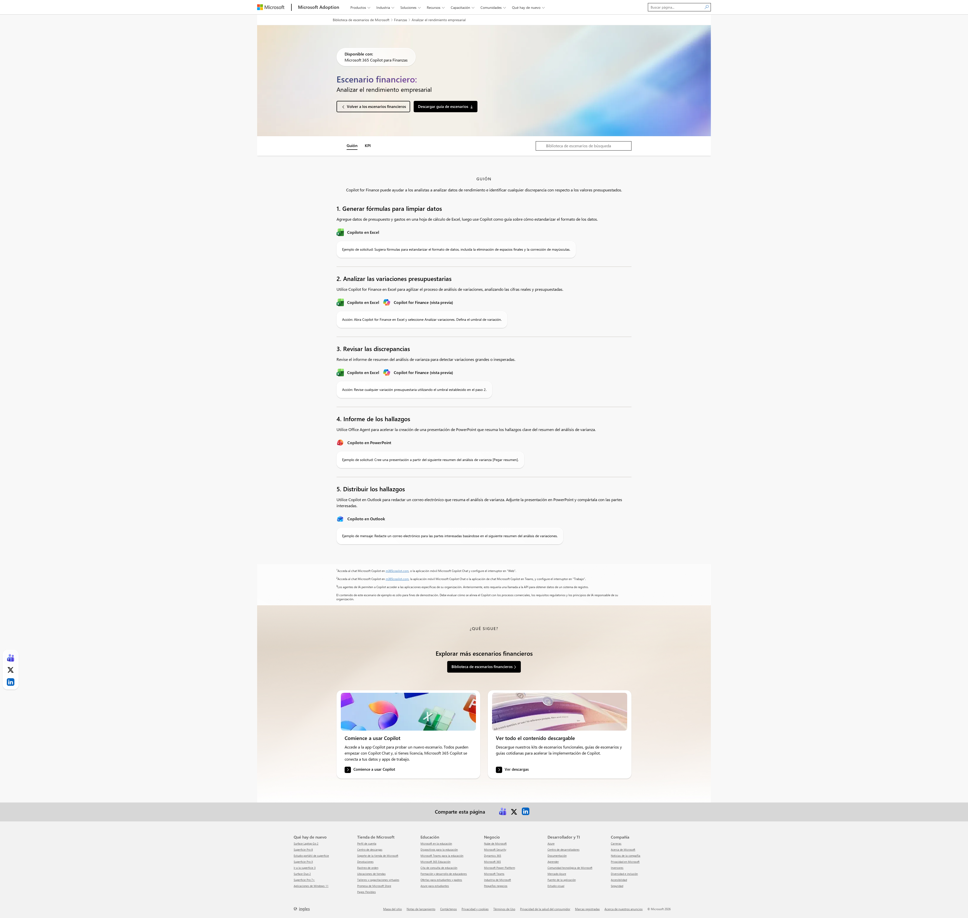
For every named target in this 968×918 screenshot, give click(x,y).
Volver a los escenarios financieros (376, 106)
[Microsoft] (270, 7)
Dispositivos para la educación (439, 849)
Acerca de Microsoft (623, 849)
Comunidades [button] (493, 7)
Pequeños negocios (495, 886)
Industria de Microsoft (497, 880)
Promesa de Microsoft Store (374, 886)
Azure (551, 843)
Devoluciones (365, 862)
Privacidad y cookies (475, 909)
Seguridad (617, 886)
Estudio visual (556, 886)
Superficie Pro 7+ (304, 880)
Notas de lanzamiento (421, 909)
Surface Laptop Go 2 (306, 843)
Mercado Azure (557, 874)
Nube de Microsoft (495, 843)
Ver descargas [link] (517, 769)
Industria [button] (385, 7)
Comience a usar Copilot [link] (374, 769)
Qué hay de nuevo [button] (528, 7)
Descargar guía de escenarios (443, 106)
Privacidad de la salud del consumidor (545, 909)
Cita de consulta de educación (438, 868)
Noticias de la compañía (625, 855)
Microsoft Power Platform (499, 868)
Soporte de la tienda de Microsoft (377, 855)
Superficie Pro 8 (303, 849)
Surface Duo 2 (302, 874)
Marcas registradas (587, 909)
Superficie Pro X (303, 862)
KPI (368, 145)
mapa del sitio (392, 909)
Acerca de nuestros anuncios (623, 909)
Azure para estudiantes (434, 886)
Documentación (557, 855)
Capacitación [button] (462, 7)
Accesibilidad (619, 880)
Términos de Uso (504, 909)
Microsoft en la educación (436, 843)
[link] (408, 712)
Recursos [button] (436, 7)
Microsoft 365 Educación (435, 862)
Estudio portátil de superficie (311, 855)
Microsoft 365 (492, 862)
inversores (617, 868)
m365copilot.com (397, 571)
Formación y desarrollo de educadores (443, 874)
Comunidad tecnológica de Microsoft (570, 868)
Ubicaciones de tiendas (371, 874)
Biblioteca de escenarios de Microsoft (361, 19)
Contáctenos (448, 909)
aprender (553, 862)
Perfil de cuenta (366, 843)
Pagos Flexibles (366, 892)
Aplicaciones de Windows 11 (311, 886)
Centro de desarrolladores (564, 849)
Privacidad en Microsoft (625, 862)
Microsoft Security (495, 849)
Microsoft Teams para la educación (441, 855)
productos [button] (360, 7)
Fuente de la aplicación (562, 880)
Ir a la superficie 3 (305, 868)
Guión (352, 145)
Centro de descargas (369, 849)
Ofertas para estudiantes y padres (441, 880)
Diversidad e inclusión (624, 874)
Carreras (616, 843)
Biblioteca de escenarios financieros (481, 666)
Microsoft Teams (494, 874)
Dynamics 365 (492, 855)
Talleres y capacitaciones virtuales (378, 880)
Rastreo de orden (367, 868)
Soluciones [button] (410, 7)
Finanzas (400, 19)
